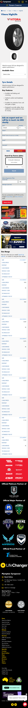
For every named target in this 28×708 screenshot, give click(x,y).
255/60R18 (23, 358)
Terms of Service (19, 196)
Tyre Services (5, 643)
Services (4, 636)
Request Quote (7, 202)
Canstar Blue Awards (7, 670)
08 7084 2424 (9, 585)
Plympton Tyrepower (15, 5)
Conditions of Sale (19, 700)
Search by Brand (6, 624)
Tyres (3, 618)
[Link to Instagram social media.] (15, 704)
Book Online (5, 653)
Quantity (21, 125)
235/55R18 (23, 319)
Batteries (4, 639)
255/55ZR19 (22, 417)
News (3, 661)
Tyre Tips (4, 628)
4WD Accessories (6, 637)
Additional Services (6, 647)
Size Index (4, 668)
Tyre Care (4, 626)
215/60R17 (23, 260)
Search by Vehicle (6, 620)
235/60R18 (23, 338)
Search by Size (5, 622)
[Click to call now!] (19, 2)
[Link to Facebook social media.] (12, 704)
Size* (3, 125)
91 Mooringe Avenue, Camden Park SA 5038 (15, 581)
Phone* (10, 135)
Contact (4, 651)
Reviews (4, 659)
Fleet (3, 655)
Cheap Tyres (5, 674)
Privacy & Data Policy (10, 700)
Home (4, 10)
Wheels (4, 630)
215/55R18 (23, 280)
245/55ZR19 (22, 378)
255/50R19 (23, 398)
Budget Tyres (5, 672)
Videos (4, 663)
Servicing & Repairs (6, 641)
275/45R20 (23, 437)
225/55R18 (23, 299)
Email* (4, 140)
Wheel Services (5, 645)
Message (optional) (7, 184)
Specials (4, 649)
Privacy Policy (9, 196)
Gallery (4, 657)
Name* (4, 130)
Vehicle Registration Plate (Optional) (8, 178)
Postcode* (4, 145)
